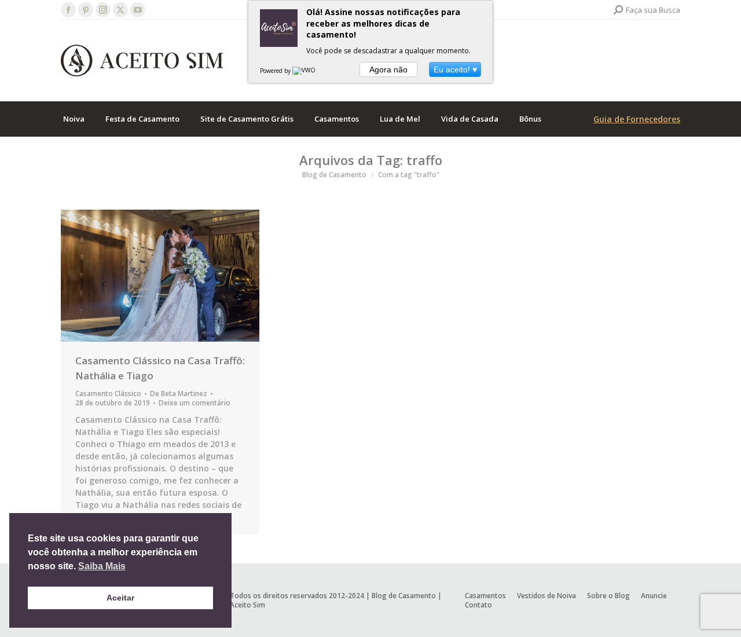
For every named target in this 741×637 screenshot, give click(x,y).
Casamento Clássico (108, 393)
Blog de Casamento (404, 596)
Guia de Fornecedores (636, 119)
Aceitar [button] (120, 597)
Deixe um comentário (194, 403)
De (178, 393)
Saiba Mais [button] (102, 566)
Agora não (388, 69)
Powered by (276, 71)
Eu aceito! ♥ (455, 69)
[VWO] (304, 71)
